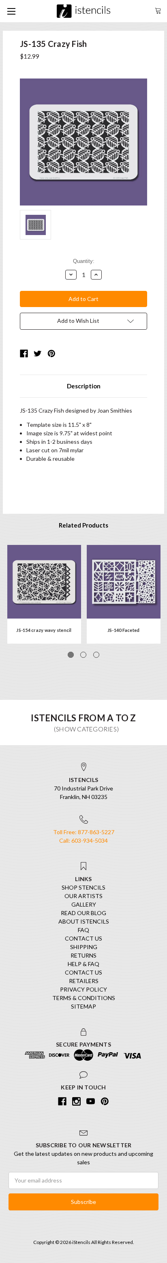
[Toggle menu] (11, 11)
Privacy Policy (83, 989)
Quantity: (83, 261)
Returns (83, 955)
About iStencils (83, 921)
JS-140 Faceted (123, 630)
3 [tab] (96, 655)
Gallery (83, 904)
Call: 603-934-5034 (83, 840)
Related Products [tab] (83, 525)
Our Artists (83, 895)
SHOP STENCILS (83, 887)
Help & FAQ (83, 963)
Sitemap (83, 1006)
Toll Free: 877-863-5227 (83, 832)
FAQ (83, 929)
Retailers (83, 980)
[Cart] (158, 10)
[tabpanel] (44, 594)
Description (84, 386)
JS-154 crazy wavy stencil (43, 630)
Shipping (83, 946)
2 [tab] (83, 655)
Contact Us (83, 938)
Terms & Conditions (83, 997)
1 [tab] (71, 655)
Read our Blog (83, 912)
